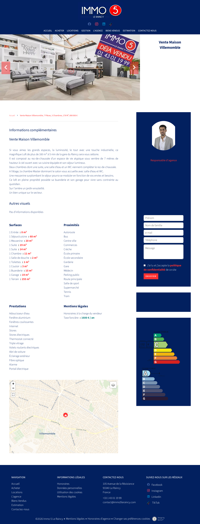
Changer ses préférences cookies (131, 519)
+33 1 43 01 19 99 (112, 498)
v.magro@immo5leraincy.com (165, 177)
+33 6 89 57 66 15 (165, 168)
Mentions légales (75, 519)
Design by (161, 519)
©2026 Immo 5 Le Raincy (49, 519)
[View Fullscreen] (13, 394)
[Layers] (113, 385)
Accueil (12, 115)
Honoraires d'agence (99, 519)
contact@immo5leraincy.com (119, 502)
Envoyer (151, 276)
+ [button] (13, 384)
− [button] (13, 388)
